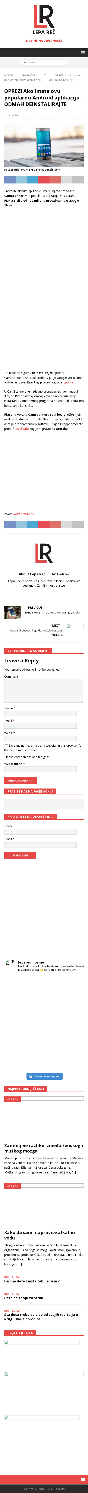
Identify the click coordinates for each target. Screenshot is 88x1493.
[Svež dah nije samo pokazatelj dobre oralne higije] (34, 1003)
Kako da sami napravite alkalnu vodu (39, 1235)
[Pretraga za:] (44, 62)
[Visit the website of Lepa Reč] (29, 593)
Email (8, 721)
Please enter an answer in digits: (26, 757)
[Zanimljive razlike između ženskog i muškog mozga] (44, 1118)
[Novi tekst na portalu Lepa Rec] (34, 1041)
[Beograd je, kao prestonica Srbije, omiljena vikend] (53, 1061)
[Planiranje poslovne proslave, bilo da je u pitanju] (53, 1003)
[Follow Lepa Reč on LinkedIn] (56, 593)
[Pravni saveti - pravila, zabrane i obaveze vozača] (73, 1003)
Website (9, 733)
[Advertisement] (44, 244)
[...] (74, 1172)
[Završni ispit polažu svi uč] (53, 984)
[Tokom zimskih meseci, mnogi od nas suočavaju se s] (34, 1022)
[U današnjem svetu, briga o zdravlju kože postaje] (34, 984)
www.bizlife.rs (23, 514)
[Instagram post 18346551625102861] (73, 984)
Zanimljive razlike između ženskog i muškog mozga (43, 1148)
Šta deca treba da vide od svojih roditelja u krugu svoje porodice (41, 1316)
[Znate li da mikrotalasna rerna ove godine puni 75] (34, 1061)
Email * (9, 839)
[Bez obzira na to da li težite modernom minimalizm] (15, 1022)
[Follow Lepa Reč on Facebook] (35, 593)
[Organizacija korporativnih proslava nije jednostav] (53, 1022)
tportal (68, 382)
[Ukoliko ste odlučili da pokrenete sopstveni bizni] (53, 1041)
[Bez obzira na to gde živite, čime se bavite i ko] (15, 984)
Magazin (28, 75)
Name (9, 708)
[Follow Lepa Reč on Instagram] (42, 593)
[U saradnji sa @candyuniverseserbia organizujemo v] (73, 1022)
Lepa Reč (13, 115)
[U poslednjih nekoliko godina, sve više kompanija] (73, 1041)
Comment (11, 676)
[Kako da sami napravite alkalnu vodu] (44, 1205)
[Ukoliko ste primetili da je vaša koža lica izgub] (15, 1003)
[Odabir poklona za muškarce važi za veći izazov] (73, 1061)
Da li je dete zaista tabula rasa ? (32, 1281)
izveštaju (22, 429)
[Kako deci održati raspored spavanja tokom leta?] (15, 1061)
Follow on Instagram (47, 1076)
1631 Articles (60, 574)
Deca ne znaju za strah (23, 1298)
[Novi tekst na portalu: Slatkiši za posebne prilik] (15, 1041)
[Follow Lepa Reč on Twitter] (49, 593)
